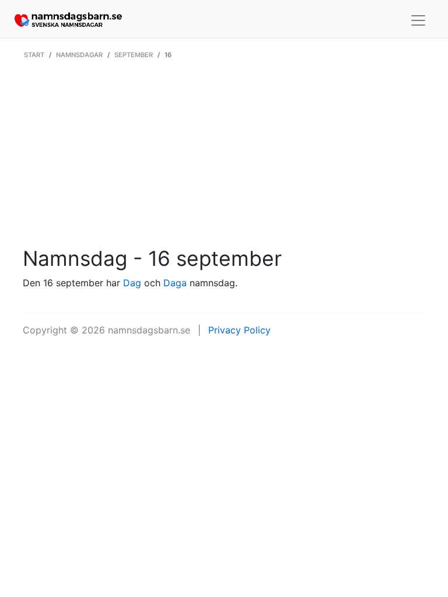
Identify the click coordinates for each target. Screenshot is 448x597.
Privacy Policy (239, 330)
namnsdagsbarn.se (149, 330)
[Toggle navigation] (418, 20)
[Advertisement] (224, 159)
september (133, 55)
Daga (175, 283)
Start (34, 55)
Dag (132, 283)
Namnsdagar (79, 55)
